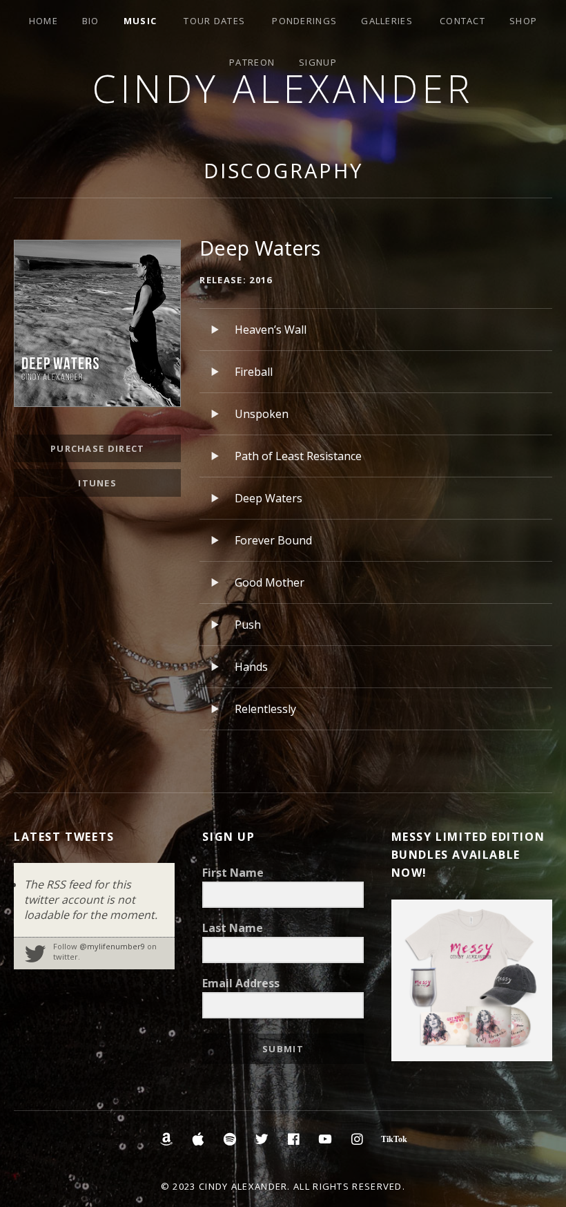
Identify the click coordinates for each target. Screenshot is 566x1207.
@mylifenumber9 (112, 946)
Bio (90, 21)
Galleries (387, 21)
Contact (462, 21)
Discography (283, 170)
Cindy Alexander (283, 88)
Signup (318, 62)
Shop (523, 21)
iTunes (97, 483)
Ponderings (304, 21)
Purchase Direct (97, 448)
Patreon (252, 62)
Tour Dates (214, 21)
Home (43, 21)
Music (140, 21)
